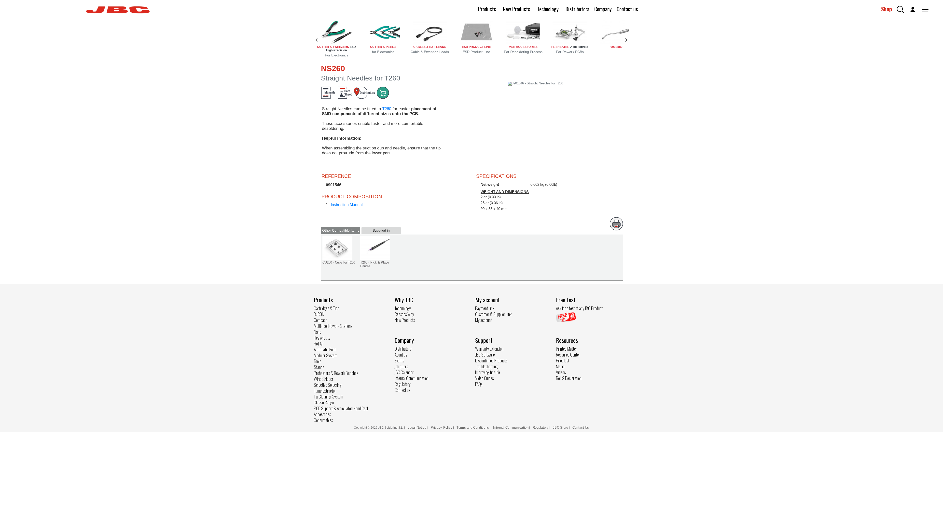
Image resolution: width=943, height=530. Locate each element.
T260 (386, 108)
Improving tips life (487, 372)
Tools (317, 361)
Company (603, 9)
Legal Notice (417, 427)
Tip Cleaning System (328, 396)
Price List (562, 360)
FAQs (478, 384)
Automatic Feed (325, 349)
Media (560, 366)
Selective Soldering (328, 385)
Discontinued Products (491, 360)
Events (399, 360)
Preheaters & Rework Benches (336, 373)
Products (487, 9)
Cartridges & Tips (326, 308)
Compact (320, 320)
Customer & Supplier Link (493, 314)
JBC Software (485, 354)
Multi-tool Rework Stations (333, 326)
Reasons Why (404, 314)
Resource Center (568, 354)
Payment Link (484, 308)
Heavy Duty (322, 337)
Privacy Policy (441, 427)
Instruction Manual (347, 205)
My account (483, 320)
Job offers (401, 366)
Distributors (577, 9)
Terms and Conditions (473, 427)
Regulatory (403, 384)
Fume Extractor (325, 390)
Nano (317, 332)
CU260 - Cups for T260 (338, 262)
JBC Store (560, 427)
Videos (561, 372)
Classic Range (324, 402)
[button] (900, 9)
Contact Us (580, 427)
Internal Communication (412, 378)
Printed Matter (566, 348)
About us (401, 354)
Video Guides (484, 378)
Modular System (325, 355)
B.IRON (319, 314)
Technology (548, 9)
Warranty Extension (489, 348)
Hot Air (319, 343)
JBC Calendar (404, 372)
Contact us (627, 9)
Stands (319, 367)
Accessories (322, 414)
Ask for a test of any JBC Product (579, 308)
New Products (516, 9)
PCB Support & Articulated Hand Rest (341, 408)
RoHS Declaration (569, 378)
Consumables (323, 420)
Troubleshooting (486, 366)
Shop (886, 9)
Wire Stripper (323, 379)
